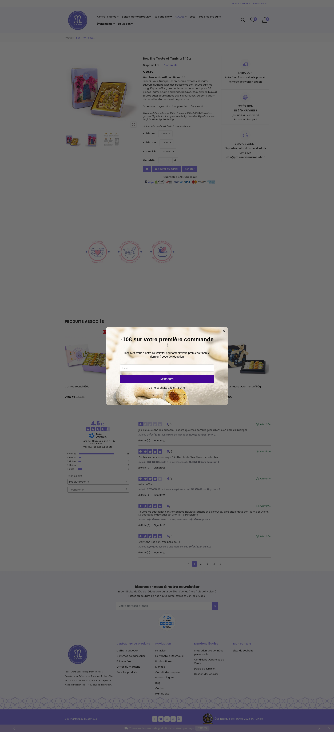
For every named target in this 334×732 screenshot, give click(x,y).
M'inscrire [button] (167, 379)
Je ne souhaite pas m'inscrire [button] (167, 387)
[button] (223, 331)
